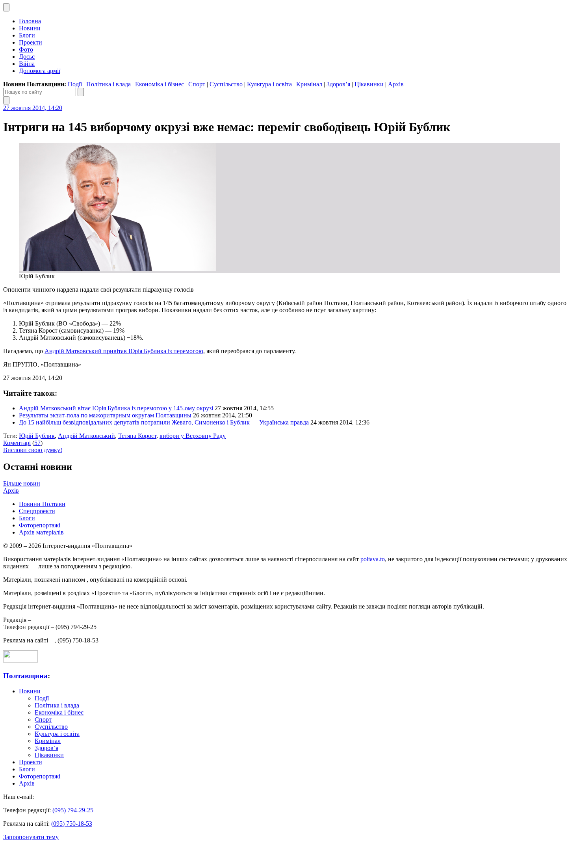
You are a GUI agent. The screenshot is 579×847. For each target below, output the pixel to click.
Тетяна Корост (137, 435)
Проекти (30, 42)
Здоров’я (338, 84)
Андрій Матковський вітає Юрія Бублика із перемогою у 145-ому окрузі (116, 408)
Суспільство (226, 84)
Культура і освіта (269, 84)
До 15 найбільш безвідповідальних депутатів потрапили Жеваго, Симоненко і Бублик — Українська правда (164, 422)
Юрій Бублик (37, 435)
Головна (30, 21)
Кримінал (309, 84)
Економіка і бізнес (159, 84)
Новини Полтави (42, 504)
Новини (30, 28)
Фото (26, 49)
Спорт (196, 84)
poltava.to (372, 559)
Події (75, 84)
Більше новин (21, 483)
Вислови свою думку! (32, 450)
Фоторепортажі (39, 525)
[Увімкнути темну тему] (6, 7)
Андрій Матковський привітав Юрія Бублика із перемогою (124, 351)
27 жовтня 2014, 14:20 (32, 107)
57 (37, 442)
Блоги (27, 35)
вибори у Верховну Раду (193, 435)
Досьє (27, 56)
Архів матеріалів (41, 532)
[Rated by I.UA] (20, 660)
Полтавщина (25, 676)
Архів (396, 84)
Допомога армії (39, 70)
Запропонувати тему (31, 837)
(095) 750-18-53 (71, 823)
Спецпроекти (37, 511)
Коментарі (17, 442)
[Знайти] (81, 92)
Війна (27, 63)
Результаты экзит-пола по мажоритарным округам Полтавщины (105, 415)
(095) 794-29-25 (72, 810)
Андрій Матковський (86, 435)
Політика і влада (108, 84)
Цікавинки (369, 84)
